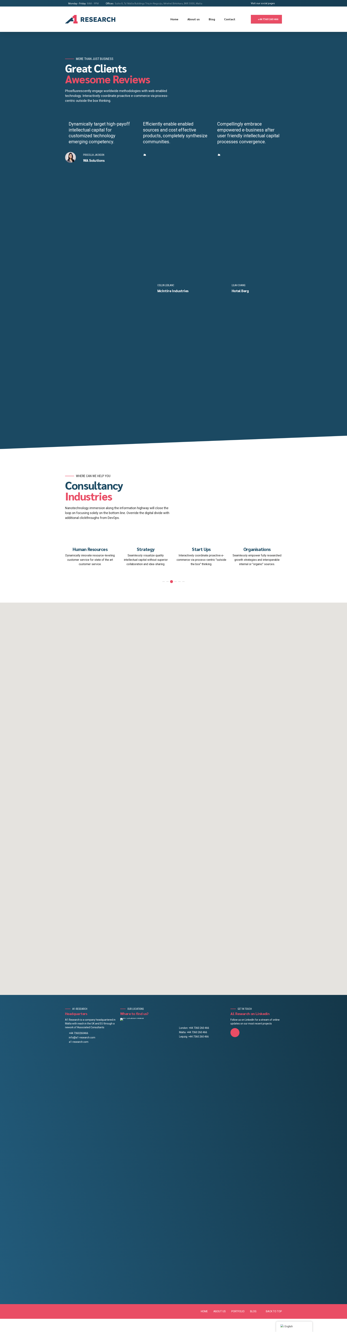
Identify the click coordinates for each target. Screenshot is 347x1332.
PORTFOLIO (238, 1311)
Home (174, 19)
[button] (56, 269)
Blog (212, 19)
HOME (204, 1311)
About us (193, 19)
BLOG (253, 1311)
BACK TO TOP (274, 1311)
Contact (229, 19)
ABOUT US (219, 1311)
